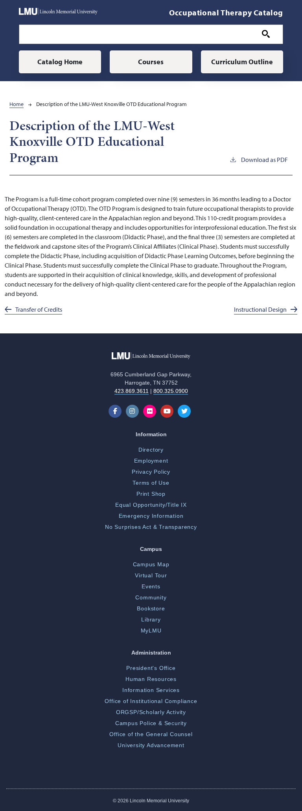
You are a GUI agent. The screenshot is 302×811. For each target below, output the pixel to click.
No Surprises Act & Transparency (151, 527)
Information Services (151, 690)
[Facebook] (117, 411)
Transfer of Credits (38, 309)
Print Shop (151, 494)
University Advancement (151, 745)
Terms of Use (151, 483)
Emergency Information (151, 516)
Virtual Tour (151, 575)
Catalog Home (60, 61)
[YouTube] (168, 411)
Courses (151, 61)
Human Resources (151, 679)
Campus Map (151, 564)
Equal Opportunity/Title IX (151, 505)
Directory (151, 449)
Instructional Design (260, 309)
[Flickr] (151, 411)
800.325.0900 (170, 391)
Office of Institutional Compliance (151, 701)
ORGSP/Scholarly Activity (151, 712)
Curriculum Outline (242, 61)
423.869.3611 (131, 391)
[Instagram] (134, 411)
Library (151, 619)
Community (150, 597)
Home (16, 104)
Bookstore (151, 608)
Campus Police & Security (151, 723)
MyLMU (151, 630)
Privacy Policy (151, 472)
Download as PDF (264, 160)
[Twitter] (186, 411)
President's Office (150, 668)
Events (151, 586)
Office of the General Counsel (150, 734)
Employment (151, 461)
